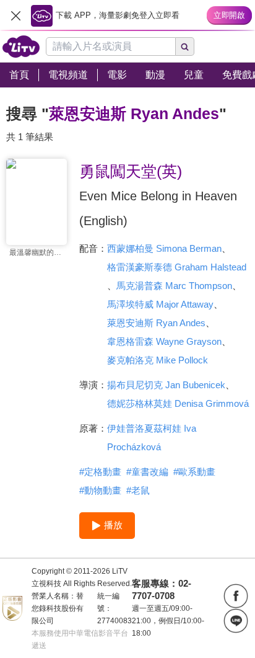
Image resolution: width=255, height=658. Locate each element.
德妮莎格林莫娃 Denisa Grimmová (178, 403)
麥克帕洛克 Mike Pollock (157, 360)
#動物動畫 (100, 490)
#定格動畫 (100, 471)
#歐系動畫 (194, 471)
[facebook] (235, 596)
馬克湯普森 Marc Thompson (174, 285)
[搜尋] (185, 46)
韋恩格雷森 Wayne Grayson (164, 341)
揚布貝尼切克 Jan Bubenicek (166, 385)
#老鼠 (138, 490)
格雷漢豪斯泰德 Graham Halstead (176, 267)
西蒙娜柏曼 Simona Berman (164, 248)
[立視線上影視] (21, 46)
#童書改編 (147, 471)
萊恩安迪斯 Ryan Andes (156, 323)
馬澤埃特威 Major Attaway (160, 304)
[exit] (15, 15)
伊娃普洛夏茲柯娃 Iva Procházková (151, 437)
